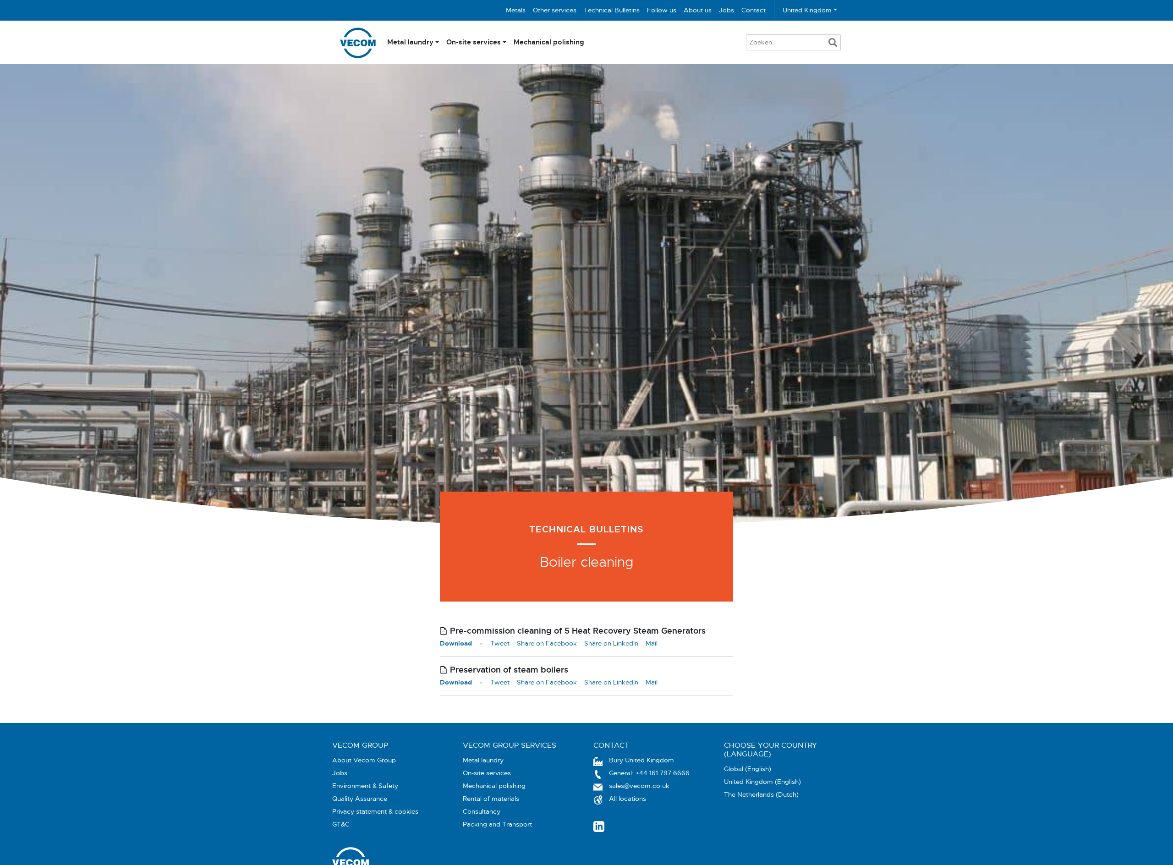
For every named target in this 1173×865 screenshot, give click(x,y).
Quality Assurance (359, 798)
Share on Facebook (547, 643)
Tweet (500, 643)
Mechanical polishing (549, 42)
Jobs (726, 10)
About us (698, 10)
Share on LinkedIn (611, 643)
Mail (652, 643)
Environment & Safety (365, 786)
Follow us (661, 10)
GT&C (341, 824)
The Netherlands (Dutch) (761, 794)
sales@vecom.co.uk (639, 786)
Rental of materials (491, 798)
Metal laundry (410, 42)
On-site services (473, 42)
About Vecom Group (364, 760)
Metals (516, 10)
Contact (753, 10)
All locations (627, 798)
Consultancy (481, 811)
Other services (554, 10)
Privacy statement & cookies (375, 811)
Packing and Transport (497, 824)
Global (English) (747, 769)
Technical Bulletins (612, 10)
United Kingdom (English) (762, 781)
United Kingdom (807, 10)
